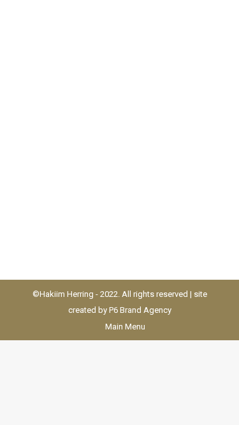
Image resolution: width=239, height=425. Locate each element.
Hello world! (70, 108)
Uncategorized (62, 132)
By (116, 132)
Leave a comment (67, 148)
